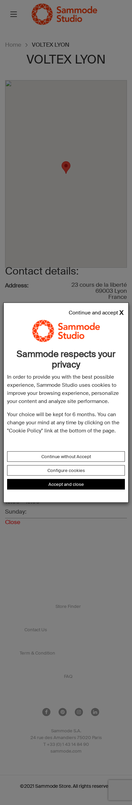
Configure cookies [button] (66, 470)
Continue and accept (93, 312)
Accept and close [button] (66, 484)
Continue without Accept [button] (66, 456)
